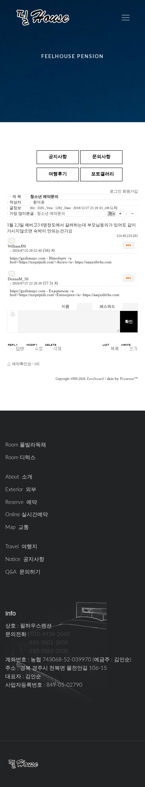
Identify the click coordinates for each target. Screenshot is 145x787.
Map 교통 (17, 527)
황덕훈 (39, 202)
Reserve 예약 (21, 502)
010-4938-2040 (50, 634)
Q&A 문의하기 (22, 572)
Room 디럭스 (20, 457)
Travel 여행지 (21, 546)
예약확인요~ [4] (25, 364)
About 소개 (18, 477)
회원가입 (130, 191)
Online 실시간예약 (26, 514)
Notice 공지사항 (24, 559)
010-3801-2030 (48, 642)
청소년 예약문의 (51, 214)
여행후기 (58, 174)
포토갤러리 (102, 174)
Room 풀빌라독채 (25, 445)
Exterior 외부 (20, 489)
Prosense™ (129, 379)
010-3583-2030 (48, 651)
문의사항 (101, 157)
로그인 (115, 191)
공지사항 (58, 157)
